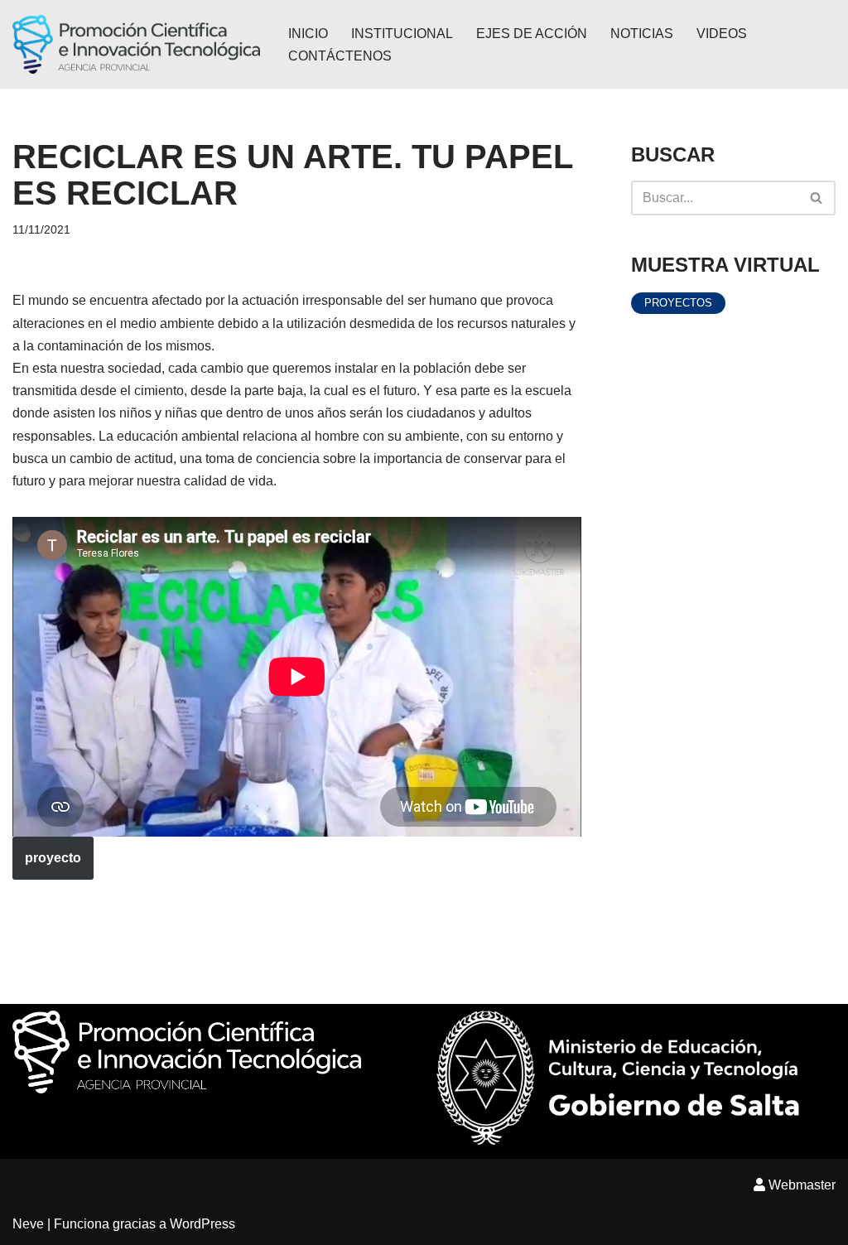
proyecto (53, 858)
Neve (28, 1224)
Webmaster (800, 1185)
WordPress (202, 1224)
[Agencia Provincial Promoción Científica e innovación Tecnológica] (136, 44)
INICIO (308, 34)
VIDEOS (721, 34)
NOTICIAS (641, 34)
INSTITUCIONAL (402, 34)
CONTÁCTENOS (340, 56)
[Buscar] (817, 198)
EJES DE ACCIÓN (531, 34)
